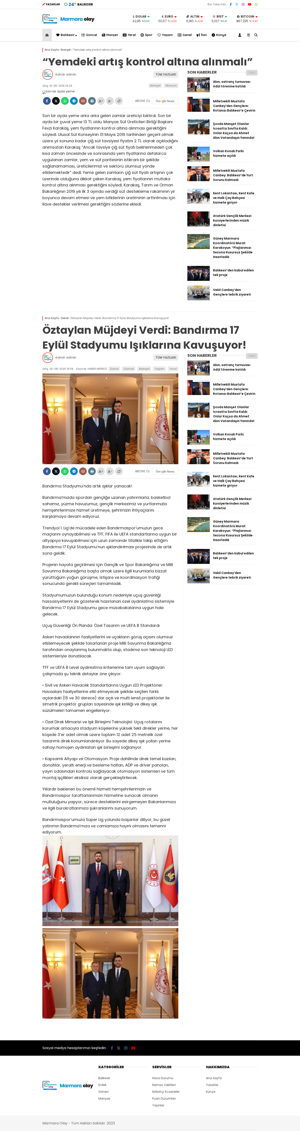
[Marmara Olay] (68, 22)
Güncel (91, 35)
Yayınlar (158, 1105)
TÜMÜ (251, 72)
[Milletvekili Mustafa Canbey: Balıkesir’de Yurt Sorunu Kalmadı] (198, 180)
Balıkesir (68, 35)
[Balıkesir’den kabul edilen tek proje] (198, 280)
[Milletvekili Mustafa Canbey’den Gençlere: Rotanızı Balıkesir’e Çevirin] (198, 110)
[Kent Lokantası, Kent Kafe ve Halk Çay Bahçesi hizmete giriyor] (198, 202)
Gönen (103, 1092)
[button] (47, 35)
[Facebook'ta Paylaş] (47, 101)
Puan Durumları (164, 1098)
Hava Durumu (162, 1078)
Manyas (171, 85)
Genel (187, 35)
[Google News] (165, 101)
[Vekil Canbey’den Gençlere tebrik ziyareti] (198, 299)
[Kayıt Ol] (240, 35)
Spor (149, 35)
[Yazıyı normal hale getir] (119, 101)
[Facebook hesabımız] (231, 4)
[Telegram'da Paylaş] (74, 101)
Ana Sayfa (214, 1078)
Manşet (112, 35)
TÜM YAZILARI (165, 74)
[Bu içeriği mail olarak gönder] (83, 101)
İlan (204, 35)
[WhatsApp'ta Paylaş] (65, 101)
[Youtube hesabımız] (249, 4)
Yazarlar (212, 1085)
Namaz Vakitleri (164, 1085)
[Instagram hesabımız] (243, 4)
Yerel (132, 35)
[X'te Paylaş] (56, 101)
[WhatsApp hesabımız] (256, 4)
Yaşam (167, 35)
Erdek (102, 1085)
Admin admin (65, 74)
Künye (221, 35)
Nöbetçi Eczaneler (166, 1092)
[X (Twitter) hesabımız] (236, 4)
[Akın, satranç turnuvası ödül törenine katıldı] (198, 91)
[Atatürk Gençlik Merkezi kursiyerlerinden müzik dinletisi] (198, 225)
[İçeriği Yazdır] (92, 101)
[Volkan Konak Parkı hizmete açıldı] (198, 160)
